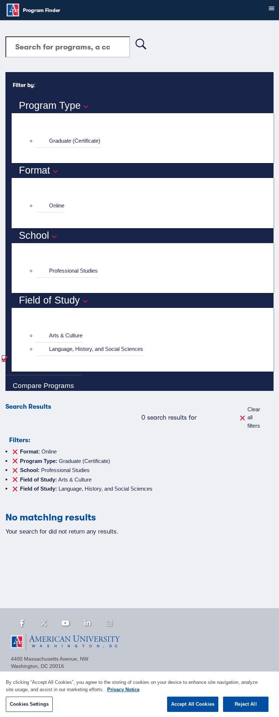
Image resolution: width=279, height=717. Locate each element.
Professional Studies (73, 271)
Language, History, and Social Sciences (96, 349)
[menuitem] (145, 141)
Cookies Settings (29, 704)
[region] (139, 694)
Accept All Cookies (192, 704)
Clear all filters (253, 417)
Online (56, 205)
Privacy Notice (123, 689)
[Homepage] (139, 642)
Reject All (245, 704)
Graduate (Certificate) (74, 141)
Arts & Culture (65, 335)
